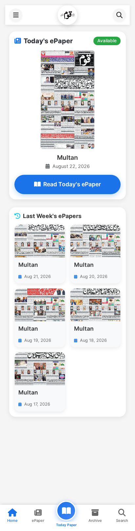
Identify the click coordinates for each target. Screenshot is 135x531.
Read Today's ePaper (72, 184)
